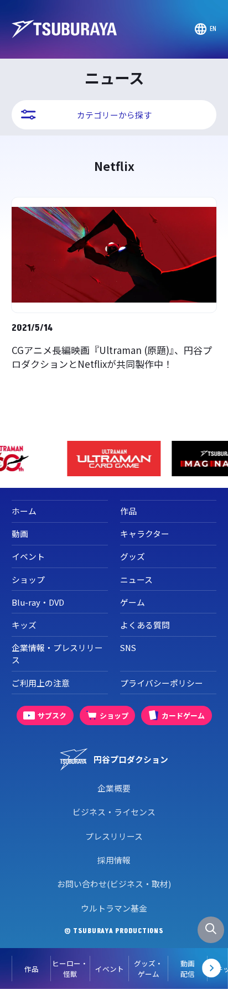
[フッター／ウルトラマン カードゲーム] (58, 458)
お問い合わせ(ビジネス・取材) (114, 883)
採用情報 (114, 860)
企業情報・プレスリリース (57, 653)
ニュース (136, 579)
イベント (109, 969)
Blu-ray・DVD (38, 602)
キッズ (24, 625)
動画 (20, 533)
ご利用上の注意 (41, 683)
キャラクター (144, 533)
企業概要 (114, 788)
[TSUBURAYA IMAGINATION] (162, 458)
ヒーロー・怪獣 (70, 968)
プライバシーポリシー (161, 683)
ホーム (24, 511)
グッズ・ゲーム (148, 968)
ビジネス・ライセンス (114, 812)
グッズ (132, 556)
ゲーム (132, 602)
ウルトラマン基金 (114, 908)
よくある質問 (145, 625)
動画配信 (187, 968)
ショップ (28, 579)
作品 (31, 969)
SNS (128, 647)
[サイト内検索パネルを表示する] (211, 930)
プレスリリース (114, 836)
